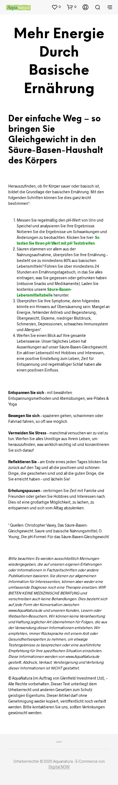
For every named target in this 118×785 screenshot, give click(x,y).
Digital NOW (59, 767)
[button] (56, 7)
